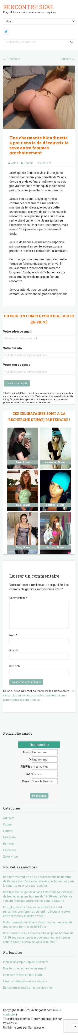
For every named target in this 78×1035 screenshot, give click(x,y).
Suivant (68, 59)
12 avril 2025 (44, 163)
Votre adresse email (17, 331)
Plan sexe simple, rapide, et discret (25, 962)
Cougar (8, 824)
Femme (29, 163)
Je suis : (27, 752)
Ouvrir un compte (16, 383)
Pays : (28, 774)
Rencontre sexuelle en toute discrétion (28, 987)
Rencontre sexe (28, 7)
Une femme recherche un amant (24, 968)
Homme (8, 843)
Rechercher (39, 795)
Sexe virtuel (11, 856)
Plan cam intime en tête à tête (23, 974)
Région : (27, 781)
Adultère (9, 818)
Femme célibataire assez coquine (25, 981)
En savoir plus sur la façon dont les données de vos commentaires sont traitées (38, 695)
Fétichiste (9, 837)
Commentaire (18, 597)
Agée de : (26, 766)
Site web (14, 666)
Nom (13, 635)
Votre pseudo (12, 348)
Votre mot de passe (16, 364)
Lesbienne (10, 850)
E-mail (14, 650)
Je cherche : (26, 759)
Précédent (11, 59)
